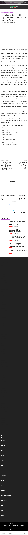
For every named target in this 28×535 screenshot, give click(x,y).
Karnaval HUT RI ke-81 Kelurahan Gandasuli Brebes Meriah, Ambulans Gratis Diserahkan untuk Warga (5, 197)
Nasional (6, 9)
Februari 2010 (3, 420)
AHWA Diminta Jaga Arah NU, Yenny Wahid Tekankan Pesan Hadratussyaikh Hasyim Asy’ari (14, 197)
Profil (2, 498)
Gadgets (2, 460)
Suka (5, 209)
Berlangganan (23, 209)
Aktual (10, 226)
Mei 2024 (3, 323)
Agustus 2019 (3, 409)
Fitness (2, 457)
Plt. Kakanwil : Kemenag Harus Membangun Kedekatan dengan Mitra (22, 165)
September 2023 (4, 340)
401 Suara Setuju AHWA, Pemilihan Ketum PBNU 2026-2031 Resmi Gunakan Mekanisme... (17, 237)
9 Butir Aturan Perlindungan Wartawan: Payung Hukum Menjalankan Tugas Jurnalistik (16, 245)
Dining (2, 450)
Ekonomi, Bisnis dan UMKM (6, 452)
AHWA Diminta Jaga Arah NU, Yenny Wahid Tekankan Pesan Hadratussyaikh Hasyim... (17, 230)
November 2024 (4, 310)
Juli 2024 (2, 319)
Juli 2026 (2, 267)
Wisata (2, 515)
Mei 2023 (3, 349)
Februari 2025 (3, 304)
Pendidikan (3, 490)
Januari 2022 (3, 383)
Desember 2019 (4, 401)
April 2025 (3, 300)
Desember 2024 (4, 308)
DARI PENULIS (18, 185)
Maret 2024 (3, 328)
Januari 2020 (3, 398)
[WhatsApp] (12, 26)
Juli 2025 (2, 293)
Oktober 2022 (3, 364)
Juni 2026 (3, 270)
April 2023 (3, 351)
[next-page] (15, 202)
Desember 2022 (4, 360)
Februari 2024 (3, 330)
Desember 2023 (4, 334)
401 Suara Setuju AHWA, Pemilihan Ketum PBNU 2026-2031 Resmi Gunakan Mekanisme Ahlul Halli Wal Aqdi (23, 197)
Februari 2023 (3, 355)
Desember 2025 (4, 282)
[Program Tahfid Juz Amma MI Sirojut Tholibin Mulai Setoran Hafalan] (4, 252)
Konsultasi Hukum (14, 525)
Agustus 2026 (3, 265)
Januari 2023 (3, 358)
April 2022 (3, 377)
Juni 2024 (3, 321)
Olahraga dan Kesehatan (6, 483)
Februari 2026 (3, 278)
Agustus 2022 (3, 368)
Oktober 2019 (3, 405)
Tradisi (2, 508)
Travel (2, 510)
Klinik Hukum (3, 473)
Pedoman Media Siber (19, 523)
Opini (2, 485)
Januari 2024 (3, 332)
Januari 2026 (3, 280)
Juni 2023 (3, 347)
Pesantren (3, 493)
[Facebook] (2, 26)
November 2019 (4, 403)
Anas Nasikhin (6, 22)
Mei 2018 (3, 414)
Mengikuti (14, 209)
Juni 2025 (3, 295)
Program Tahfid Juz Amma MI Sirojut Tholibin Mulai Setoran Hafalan (18, 251)
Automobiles (3, 440)
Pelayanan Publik (13, 9)
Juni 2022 (3, 373)
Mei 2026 (3, 272)
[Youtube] (18, 519)
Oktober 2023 (3, 338)
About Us (6, 523)
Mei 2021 (3, 396)
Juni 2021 (3, 394)
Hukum (2, 468)
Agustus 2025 (3, 291)
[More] (15, 26)
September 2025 (4, 289)
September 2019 (4, 407)
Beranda (2, 9)
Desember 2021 (4, 386)
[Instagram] (13, 519)
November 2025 (4, 285)
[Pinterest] (8, 26)
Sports (2, 505)
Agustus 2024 (3, 317)
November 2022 (4, 362)
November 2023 (4, 336)
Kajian (2, 470)
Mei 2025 (3, 297)
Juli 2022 (2, 371)
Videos (2, 513)
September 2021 (4, 392)
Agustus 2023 (3, 343)
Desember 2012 (4, 418)
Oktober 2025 (3, 287)
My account (17, 526)
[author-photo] (14, 176)
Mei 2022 (3, 375)
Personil (11, 523)
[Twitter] (5, 26)
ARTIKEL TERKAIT (10, 185)
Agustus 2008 (3, 426)
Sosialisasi (3, 503)
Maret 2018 (3, 416)
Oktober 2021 (3, 390)
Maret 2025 (3, 302)
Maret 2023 (3, 353)
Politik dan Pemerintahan (6, 495)
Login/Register (11, 526)
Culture (2, 447)
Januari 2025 (3, 306)
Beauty (2, 442)
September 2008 (4, 424)
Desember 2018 (4, 411)
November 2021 (4, 388)
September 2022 (4, 366)
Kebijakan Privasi (6, 525)
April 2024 (3, 325)
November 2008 (4, 422)
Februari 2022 (3, 381)
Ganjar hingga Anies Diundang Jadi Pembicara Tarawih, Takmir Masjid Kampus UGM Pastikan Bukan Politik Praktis (7, 166)
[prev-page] (13, 202)
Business (3, 445)
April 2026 (3, 274)
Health (2, 462)
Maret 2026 (3, 276)
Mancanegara (3, 475)
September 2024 (4, 315)
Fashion (2, 455)
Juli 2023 (2, 345)
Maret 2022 (3, 379)
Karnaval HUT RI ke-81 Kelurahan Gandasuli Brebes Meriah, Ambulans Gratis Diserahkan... (18, 223)
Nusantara (3, 480)
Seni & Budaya (4, 500)
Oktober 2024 (3, 313)
